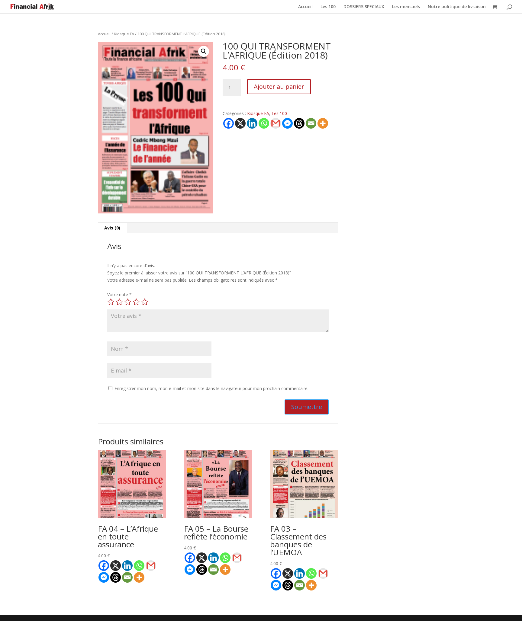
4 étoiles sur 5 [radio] (136, 302)
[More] (322, 123)
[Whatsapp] (264, 123)
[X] (240, 123)
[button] (203, 51)
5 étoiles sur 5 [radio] (144, 302)
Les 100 (328, 7)
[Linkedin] (252, 123)
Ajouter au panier (279, 86)
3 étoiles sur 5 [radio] (127, 302)
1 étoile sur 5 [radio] (110, 302)
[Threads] (299, 123)
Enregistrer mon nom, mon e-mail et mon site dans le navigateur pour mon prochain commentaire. (211, 388)
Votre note (119, 294)
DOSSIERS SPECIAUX (363, 7)
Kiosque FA (124, 34)
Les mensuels (406, 7)
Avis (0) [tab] (112, 228)
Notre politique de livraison (457, 7)
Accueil (305, 7)
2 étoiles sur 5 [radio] (119, 302)
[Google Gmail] (275, 123)
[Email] (311, 123)
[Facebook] (228, 123)
